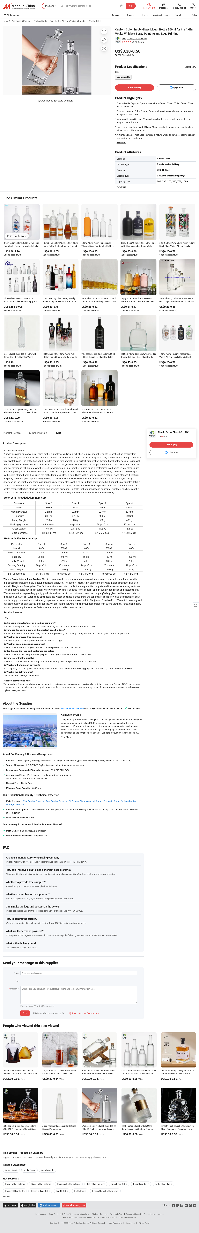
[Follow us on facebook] (173, 1205)
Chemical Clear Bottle (14, 1191)
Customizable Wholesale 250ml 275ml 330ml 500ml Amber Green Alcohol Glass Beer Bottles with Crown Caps (138, 1073)
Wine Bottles (29, 801)
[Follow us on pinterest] (190, 1205)
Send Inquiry (134, 87)
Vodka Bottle (29, 1170)
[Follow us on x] (177, 1205)
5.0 (162, 436)
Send (25, 1013)
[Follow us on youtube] (186, 1205)
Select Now (190, 66)
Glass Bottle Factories (41, 1184)
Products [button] (49, 5)
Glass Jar (40, 801)
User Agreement (115, 1223)
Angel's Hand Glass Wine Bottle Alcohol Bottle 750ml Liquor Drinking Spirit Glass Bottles (59, 1073)
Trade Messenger (49, 1205)
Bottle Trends (80, 1191)
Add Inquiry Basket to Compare (57, 100)
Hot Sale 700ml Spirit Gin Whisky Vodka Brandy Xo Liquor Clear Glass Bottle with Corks (138, 355)
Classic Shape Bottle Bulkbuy (105, 1191)
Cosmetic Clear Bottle (40, 1191)
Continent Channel (133, 1214)
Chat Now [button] (178, 87)
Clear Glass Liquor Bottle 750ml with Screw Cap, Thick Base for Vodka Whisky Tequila (20, 355)
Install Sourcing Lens (75, 1205)
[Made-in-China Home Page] (19, 6)
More (5, 1196)
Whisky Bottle (95, 21)
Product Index (149, 1214)
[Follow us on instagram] (181, 1205)
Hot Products (40, 1214)
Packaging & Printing (21, 21)
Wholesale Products (99, 1214)
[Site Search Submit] (131, 6)
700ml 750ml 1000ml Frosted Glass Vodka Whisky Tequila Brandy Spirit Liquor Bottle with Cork (175, 355)
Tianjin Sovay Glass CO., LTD (134, 38)
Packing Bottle (40, 21)
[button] (121, 6)
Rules (194, 15)
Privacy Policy (144, 1223)
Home (5, 21)
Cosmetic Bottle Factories (68, 1184)
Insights (161, 1214)
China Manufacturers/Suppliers (76, 1214)
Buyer (129, 15)
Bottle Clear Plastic (163, 1184)
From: (16, 973)
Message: (14, 988)
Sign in (193, 7)
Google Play (28, 1205)
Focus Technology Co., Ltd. (79, 1223)
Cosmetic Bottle (111, 801)
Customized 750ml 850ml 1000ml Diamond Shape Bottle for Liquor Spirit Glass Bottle (20, 1073)
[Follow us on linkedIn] (194, 1205)
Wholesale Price (116, 1214)
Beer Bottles (52, 801)
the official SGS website (72, 708)
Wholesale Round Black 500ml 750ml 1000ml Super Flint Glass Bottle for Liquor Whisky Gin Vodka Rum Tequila (98, 355)
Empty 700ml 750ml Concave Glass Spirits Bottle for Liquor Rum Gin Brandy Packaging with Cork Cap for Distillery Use (138, 300)
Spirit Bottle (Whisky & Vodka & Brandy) (68, 21)
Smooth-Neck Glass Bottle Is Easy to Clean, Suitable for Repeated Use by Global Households (177, 1129)
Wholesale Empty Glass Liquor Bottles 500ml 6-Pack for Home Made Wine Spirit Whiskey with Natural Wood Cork (99, 1129)
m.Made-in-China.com (106, 1217)
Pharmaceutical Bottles (91, 801)
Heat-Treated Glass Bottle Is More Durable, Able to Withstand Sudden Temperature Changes (137, 1129)
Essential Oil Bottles (69, 801)
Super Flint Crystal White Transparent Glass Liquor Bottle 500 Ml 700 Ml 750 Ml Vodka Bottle (176, 300)
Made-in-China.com (87, 1217)
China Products (55, 1214)
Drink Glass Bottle (119, 1184)
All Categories (13, 15)
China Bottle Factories (15, 1184)
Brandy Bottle (47, 1170)
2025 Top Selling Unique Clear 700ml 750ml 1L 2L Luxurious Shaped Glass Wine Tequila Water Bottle (19, 1129)
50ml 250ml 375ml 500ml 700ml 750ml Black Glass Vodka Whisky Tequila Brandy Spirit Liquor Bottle (176, 244)
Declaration (130, 1223)
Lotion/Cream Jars (15, 804)
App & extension (160, 15)
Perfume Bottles (128, 801)
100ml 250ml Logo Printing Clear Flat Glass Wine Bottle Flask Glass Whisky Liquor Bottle (20, 411)
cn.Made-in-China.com (127, 1217)
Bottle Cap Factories (96, 1184)
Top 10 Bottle (62, 1191)
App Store (10, 1205)
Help (144, 15)
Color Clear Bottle (141, 1184)
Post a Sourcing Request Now (84, 1013)
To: (17, 981)
